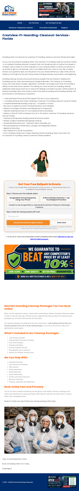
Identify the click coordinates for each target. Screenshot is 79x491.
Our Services (34, 23)
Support (64, 28)
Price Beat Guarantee (48, 28)
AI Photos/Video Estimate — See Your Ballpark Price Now (56, 199)
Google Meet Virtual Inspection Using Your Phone (23, 199)
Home (19, 23)
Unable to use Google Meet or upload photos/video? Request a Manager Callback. (39, 206)
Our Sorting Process (54, 23)
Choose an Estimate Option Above (28, 223)
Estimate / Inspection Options (21, 28)
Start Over (61, 223)
